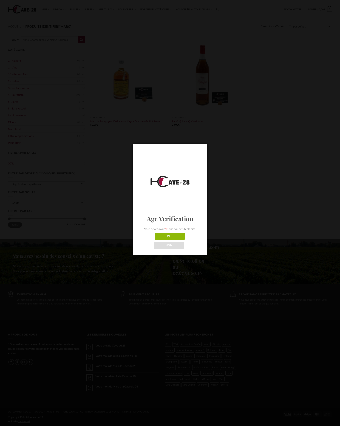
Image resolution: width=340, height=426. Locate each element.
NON (169, 245)
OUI (169, 236)
